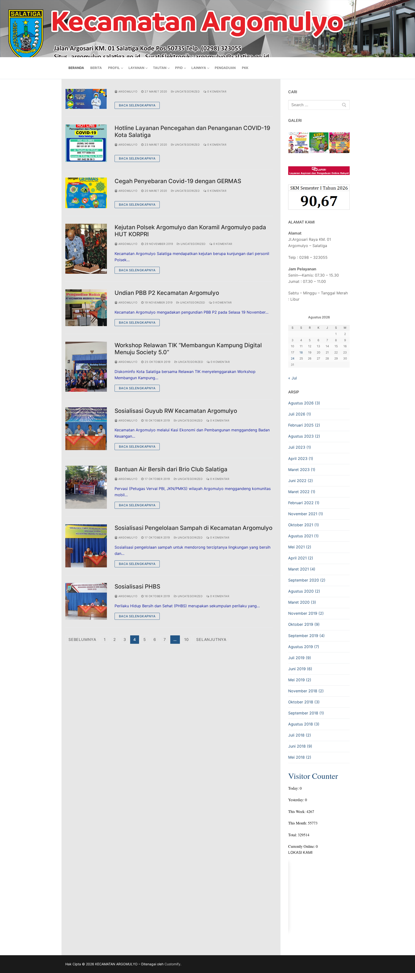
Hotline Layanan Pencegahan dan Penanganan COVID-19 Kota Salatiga (192, 131)
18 (301, 352)
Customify (172, 964)
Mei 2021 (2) (299, 547)
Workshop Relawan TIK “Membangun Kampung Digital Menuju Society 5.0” (188, 349)
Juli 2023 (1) (299, 447)
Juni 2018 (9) (300, 746)
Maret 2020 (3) (302, 602)
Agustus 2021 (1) (303, 535)
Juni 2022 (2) (300, 480)
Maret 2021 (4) (301, 569)
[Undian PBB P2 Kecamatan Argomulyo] (86, 307)
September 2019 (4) (306, 635)
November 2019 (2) (306, 613)
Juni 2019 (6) (300, 668)
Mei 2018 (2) (299, 757)
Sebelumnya (82, 639)
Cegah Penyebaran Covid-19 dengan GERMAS (178, 181)
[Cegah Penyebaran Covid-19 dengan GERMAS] (86, 193)
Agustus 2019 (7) (303, 646)
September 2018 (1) (306, 713)
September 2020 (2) (306, 580)
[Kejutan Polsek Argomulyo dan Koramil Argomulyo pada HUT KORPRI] (86, 249)
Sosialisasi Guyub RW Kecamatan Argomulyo (176, 410)
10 (186, 639)
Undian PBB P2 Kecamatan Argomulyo (167, 292)
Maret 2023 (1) (301, 469)
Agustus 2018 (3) (303, 724)
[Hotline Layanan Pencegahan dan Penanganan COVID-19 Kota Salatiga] (86, 143)
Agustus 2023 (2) (304, 436)
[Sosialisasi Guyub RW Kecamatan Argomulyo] (86, 428)
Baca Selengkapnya (137, 105)
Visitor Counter (313, 775)
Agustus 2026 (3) (304, 403)
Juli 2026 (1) (299, 414)
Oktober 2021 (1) (303, 524)
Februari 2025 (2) (304, 425)
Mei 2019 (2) (299, 679)
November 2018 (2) (306, 690)
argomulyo (127, 91)
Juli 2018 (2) (299, 735)
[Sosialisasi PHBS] (86, 601)
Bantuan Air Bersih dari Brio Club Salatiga (171, 469)
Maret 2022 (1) (301, 491)
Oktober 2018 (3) (304, 702)
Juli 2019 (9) (299, 657)
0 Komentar (216, 91)
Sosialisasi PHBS (137, 586)
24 (292, 358)
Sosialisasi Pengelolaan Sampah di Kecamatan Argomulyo (193, 527)
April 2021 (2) (300, 558)
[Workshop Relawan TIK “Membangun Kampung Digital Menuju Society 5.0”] (86, 367)
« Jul (292, 378)
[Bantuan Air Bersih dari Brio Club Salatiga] (86, 487)
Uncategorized (187, 91)
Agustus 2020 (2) (304, 591)
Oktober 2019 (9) (304, 624)
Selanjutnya (211, 639)
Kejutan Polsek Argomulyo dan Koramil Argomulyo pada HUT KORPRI (190, 231)
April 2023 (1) (300, 458)
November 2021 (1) (305, 513)
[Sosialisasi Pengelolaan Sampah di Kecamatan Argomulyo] (86, 545)
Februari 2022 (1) (303, 502)
